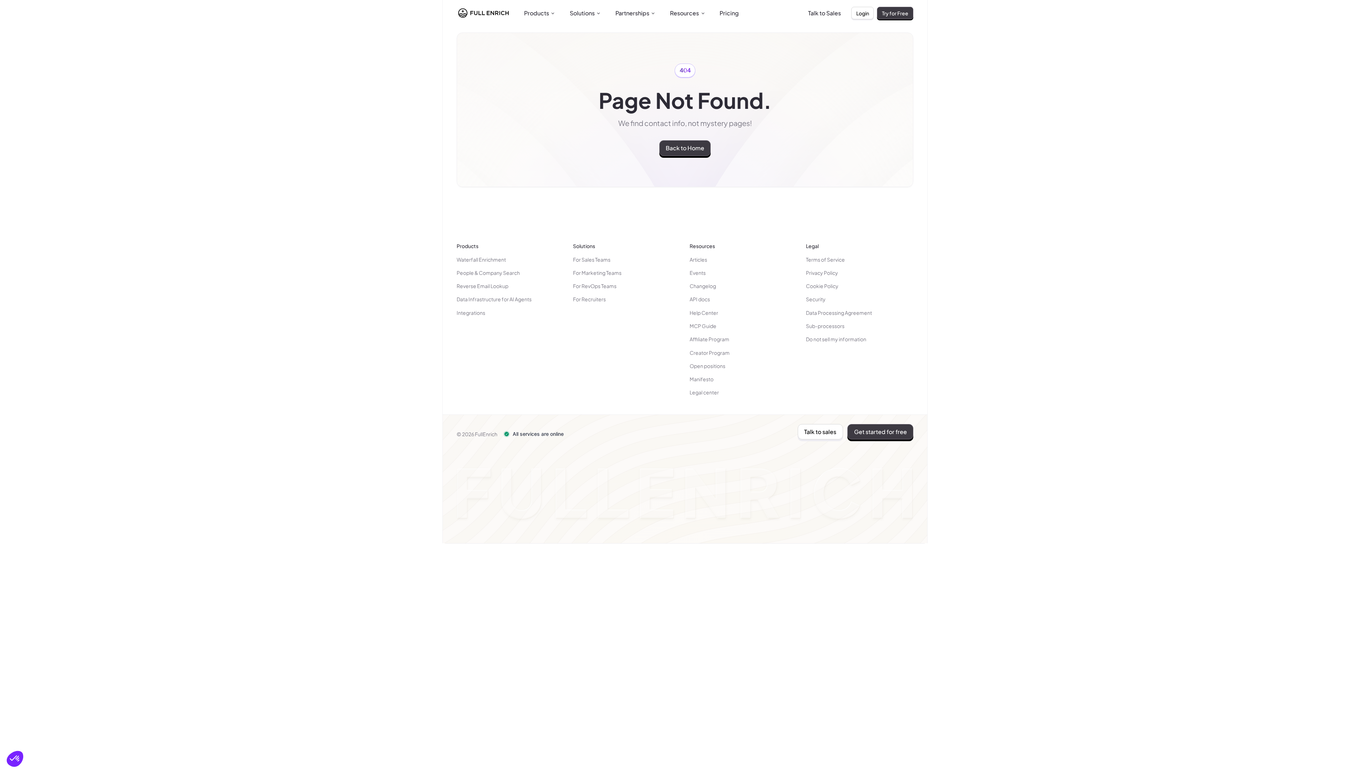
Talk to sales (820, 431)
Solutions (582, 13)
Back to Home (685, 148)
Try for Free (895, 13)
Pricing (729, 13)
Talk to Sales (824, 13)
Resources (684, 13)
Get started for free (880, 431)
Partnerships (632, 13)
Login (862, 13)
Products (536, 13)
